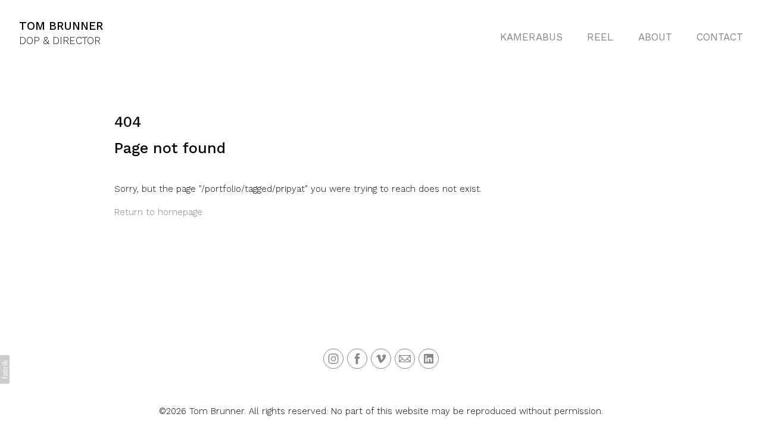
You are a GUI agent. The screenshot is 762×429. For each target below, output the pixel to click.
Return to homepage (158, 212)
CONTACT (720, 37)
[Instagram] (333, 359)
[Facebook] (357, 359)
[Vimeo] (381, 359)
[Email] (405, 359)
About (655, 37)
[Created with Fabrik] (5, 369)
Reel (600, 37)
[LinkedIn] (429, 359)
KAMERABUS (531, 37)
